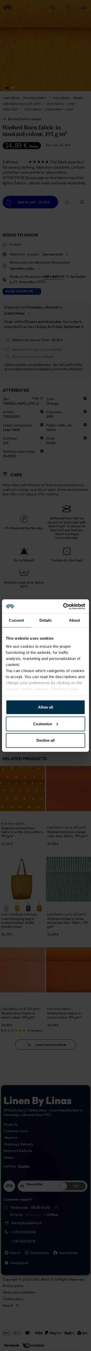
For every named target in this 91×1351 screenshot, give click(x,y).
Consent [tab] (16, 620)
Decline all (45, 740)
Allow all (45, 707)
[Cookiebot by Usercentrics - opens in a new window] (64, 606)
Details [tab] (45, 620)
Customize (42, 723)
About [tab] (74, 620)
